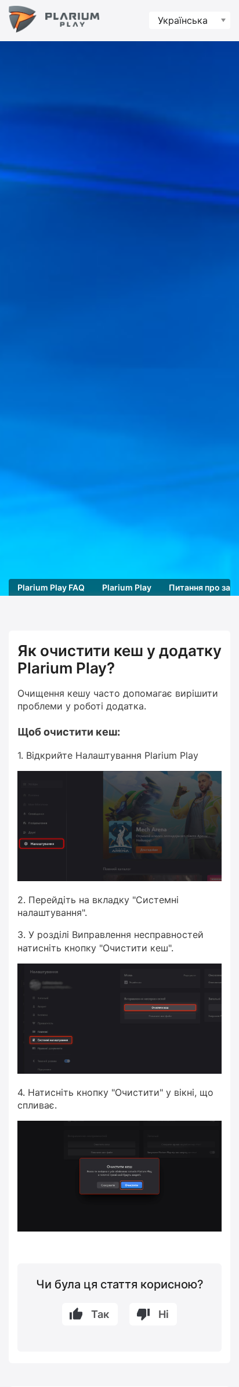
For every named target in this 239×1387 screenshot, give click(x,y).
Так (100, 1314)
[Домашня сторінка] (54, 20)
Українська (183, 20)
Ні (163, 1314)
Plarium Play (126, 587)
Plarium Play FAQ (51, 587)
